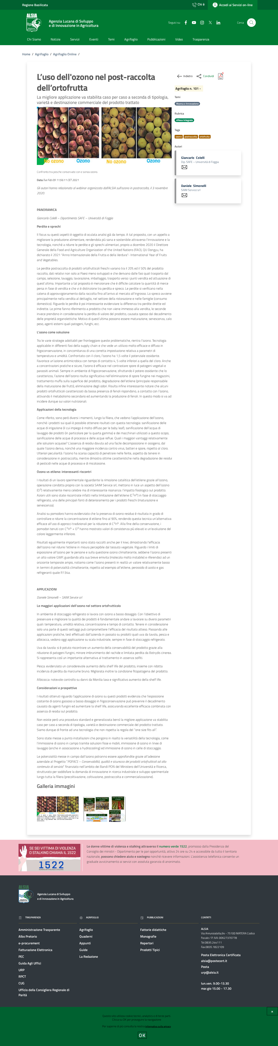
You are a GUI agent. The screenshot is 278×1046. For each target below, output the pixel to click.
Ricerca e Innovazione (187, 104)
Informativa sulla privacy (158, 1026)
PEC (21, 956)
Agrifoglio (41, 54)
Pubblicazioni (155, 917)
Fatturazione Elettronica (35, 949)
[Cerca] (251, 22)
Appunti (85, 943)
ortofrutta (205, 137)
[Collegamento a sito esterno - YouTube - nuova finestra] (192, 22)
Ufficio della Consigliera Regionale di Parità (44, 992)
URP (21, 969)
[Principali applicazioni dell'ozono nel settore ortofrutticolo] (105, 809)
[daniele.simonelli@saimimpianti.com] (184, 195)
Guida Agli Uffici (30, 963)
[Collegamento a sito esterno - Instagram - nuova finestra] (200, 22)
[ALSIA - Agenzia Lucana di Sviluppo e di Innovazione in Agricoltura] (26, 893)
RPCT (22, 976)
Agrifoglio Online (65, 54)
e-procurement (29, 943)
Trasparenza (33, 917)
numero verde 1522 (173, 846)
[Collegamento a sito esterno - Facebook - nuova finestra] (184, 22)
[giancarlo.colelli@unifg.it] (184, 167)
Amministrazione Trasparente (39, 929)
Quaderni (85, 936)
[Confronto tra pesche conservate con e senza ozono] (58, 809)
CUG (21, 983)
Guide (83, 949)
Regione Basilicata (35, 4)
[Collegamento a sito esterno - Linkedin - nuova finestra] (217, 22)
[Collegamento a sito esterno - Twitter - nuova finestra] (209, 22)
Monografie (148, 936)
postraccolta (191, 137)
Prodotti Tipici (150, 949)
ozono (179, 137)
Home (26, 54)
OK (142, 1035)
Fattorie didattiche (153, 929)
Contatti (206, 917)
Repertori (146, 943)
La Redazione (88, 956)
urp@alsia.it (210, 972)
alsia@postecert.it (214, 960)
